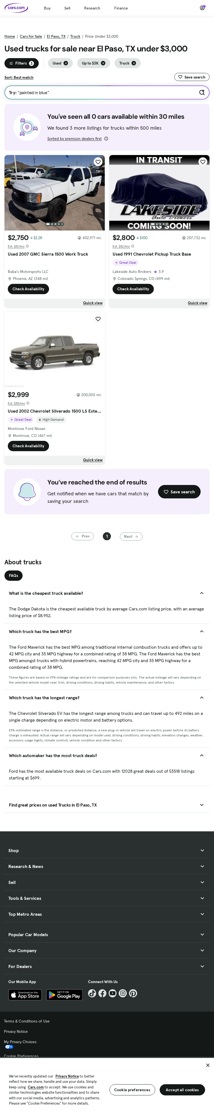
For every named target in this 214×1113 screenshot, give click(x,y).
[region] (107, 1085)
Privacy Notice (16, 1031)
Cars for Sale (31, 36)
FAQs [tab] (13, 575)
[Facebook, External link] (102, 993)
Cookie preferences (132, 1089)
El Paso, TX (56, 36)
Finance (121, 8)
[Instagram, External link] (123, 993)
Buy (47, 8)
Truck (75, 36)
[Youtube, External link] (113, 993)
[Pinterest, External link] (133, 993)
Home (9, 36)
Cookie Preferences (21, 1056)
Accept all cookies (182, 1089)
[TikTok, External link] (92, 993)
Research (92, 8)
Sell (67, 8)
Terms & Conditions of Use (27, 1021)
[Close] (208, 1065)
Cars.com (36, 1087)
